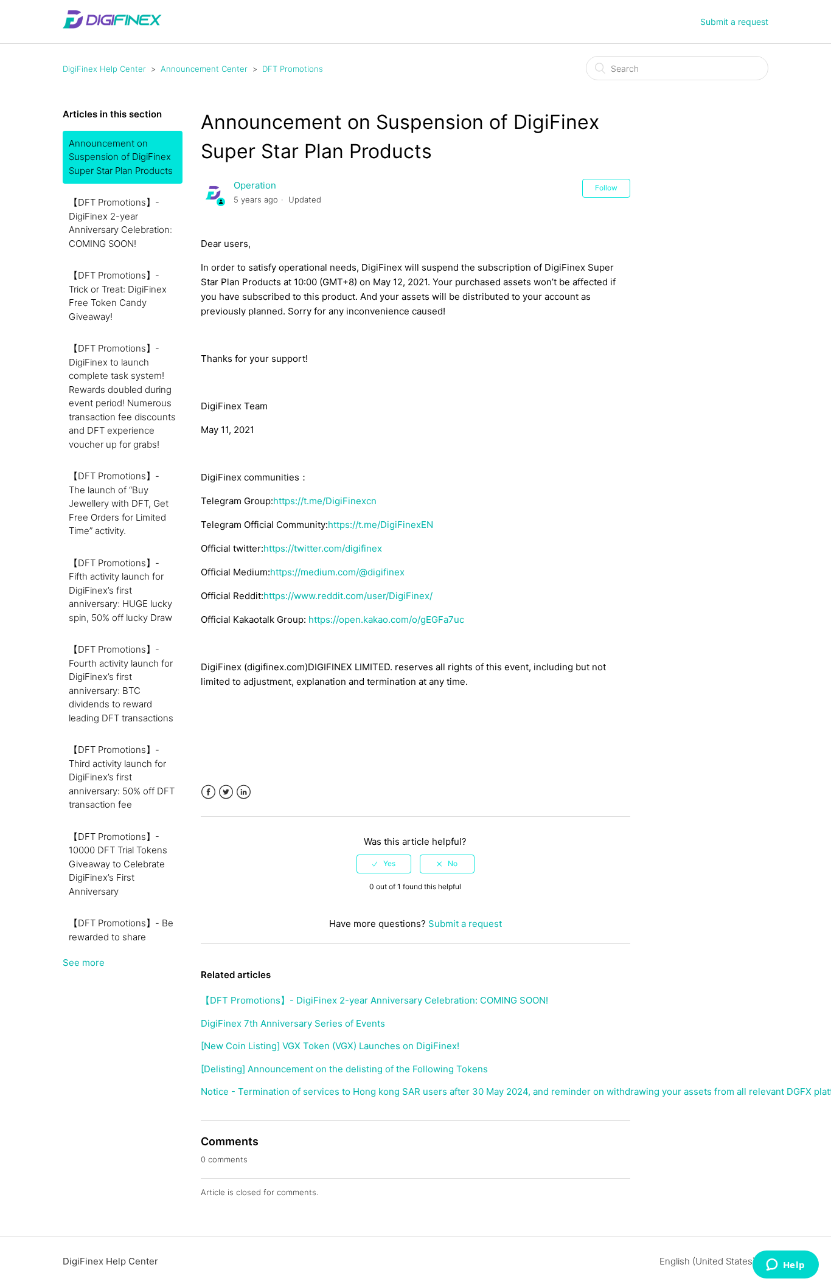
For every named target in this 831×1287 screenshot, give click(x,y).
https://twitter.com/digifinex (322, 548)
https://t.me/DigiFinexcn (325, 501)
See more (84, 962)
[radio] (383, 864)
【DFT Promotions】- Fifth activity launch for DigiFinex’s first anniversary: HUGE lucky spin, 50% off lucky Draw (120, 590)
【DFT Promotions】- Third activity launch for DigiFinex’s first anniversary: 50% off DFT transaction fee (122, 777)
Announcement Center (204, 69)
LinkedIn (243, 792)
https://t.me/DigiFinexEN (380, 524)
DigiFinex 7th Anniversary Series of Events (293, 1023)
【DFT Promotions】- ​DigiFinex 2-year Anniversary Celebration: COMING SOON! (120, 222)
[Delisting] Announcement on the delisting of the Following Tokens (344, 1069)
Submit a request (734, 21)
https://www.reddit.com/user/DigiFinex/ (348, 596)
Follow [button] (606, 187)
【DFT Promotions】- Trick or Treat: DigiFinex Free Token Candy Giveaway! (118, 295)
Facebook (208, 792)
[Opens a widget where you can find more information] (785, 1266)
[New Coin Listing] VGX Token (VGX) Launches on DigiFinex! (330, 1046)
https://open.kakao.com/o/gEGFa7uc (386, 619)
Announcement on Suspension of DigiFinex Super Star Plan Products (121, 156)
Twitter (226, 792)
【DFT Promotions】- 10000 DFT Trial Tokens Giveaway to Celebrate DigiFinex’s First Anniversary (118, 864)
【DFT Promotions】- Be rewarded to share (121, 930)
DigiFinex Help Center (104, 69)
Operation (255, 185)
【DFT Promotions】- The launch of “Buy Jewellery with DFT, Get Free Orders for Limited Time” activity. (119, 503)
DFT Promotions (292, 69)
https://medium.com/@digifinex (337, 572)
